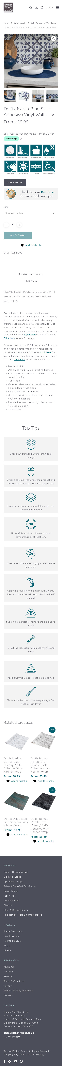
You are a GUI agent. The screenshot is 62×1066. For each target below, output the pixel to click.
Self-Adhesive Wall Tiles (43, 23)
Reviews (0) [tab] (31, 280)
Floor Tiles (10, 896)
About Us (9, 967)
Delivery (8, 971)
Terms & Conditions (14, 981)
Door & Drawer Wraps (16, 872)
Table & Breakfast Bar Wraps (19, 886)
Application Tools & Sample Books (23, 915)
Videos (7, 950)
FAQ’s (7, 945)
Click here (30, 334)
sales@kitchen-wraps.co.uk (19, 1033)
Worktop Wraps (12, 877)
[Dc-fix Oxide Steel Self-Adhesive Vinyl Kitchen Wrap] (17, 801)
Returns (8, 976)
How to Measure (13, 941)
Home (7, 23)
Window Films (12, 900)
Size (6, 207)
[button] (52, 7)
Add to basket (17, 235)
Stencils (8, 905)
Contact (8, 995)
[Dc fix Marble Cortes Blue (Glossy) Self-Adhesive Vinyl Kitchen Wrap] (17, 741)
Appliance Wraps (13, 881)
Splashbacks (20, 23)
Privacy (8, 986)
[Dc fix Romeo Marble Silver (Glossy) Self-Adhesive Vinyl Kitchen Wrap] (44, 801)
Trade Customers (13, 931)
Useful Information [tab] (31, 274)
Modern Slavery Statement (18, 990)
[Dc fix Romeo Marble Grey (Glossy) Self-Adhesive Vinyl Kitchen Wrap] (44, 741)
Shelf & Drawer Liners (16, 910)
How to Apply (11, 936)
